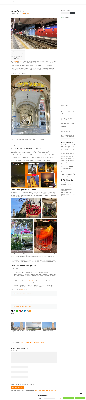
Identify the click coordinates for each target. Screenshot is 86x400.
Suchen (72, 13)
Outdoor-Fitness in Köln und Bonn (68, 182)
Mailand (16, 61)
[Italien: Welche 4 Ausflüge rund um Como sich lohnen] (18, 326)
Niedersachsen (69, 156)
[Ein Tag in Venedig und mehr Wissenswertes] (49, 326)
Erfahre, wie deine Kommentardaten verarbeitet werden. (45, 390)
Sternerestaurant (64, 166)
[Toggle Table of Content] (22, 52)
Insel (68, 149)
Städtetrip (27, 342)
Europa (20, 340)
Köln (44, 2)
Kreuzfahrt (72, 149)
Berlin (66, 146)
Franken (73, 147)
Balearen (73, 144)
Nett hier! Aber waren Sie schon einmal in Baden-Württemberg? (67, 155)
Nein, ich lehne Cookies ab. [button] (80, 398)
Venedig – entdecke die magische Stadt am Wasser (21, 306)
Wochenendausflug (34, 342)
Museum (66, 153)
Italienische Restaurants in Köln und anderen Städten (24, 298)
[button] (12, 311)
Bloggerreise (71, 146)
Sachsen (68, 162)
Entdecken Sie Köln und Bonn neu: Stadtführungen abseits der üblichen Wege (68, 189)
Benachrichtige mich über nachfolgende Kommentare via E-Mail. (26, 381)
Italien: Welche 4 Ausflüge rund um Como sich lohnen (24, 301)
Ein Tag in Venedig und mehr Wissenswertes (47, 331)
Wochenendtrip (63, 176)
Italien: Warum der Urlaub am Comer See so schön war (22, 293)
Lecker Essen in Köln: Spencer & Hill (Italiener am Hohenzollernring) (27, 299)
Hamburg (62, 149)
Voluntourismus (68, 170)
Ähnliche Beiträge (16, 58)
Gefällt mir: (15, 57)
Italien (22, 342)
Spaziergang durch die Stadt (17, 54)
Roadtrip (65, 162)
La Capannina (31, 280)
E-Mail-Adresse (14, 369)
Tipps (59, 2)
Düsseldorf (70, 147)
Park (62, 160)
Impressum (64, 2)
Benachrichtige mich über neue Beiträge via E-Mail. (23, 384)
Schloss (71, 162)
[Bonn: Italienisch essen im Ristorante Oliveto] (33, 326)
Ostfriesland (73, 158)
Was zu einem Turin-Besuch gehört (18, 53)
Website (12, 374)
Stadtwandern (65, 164)
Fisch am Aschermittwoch (66, 192)
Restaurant (66, 160)
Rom (17, 64)
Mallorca (69, 151)
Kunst (62, 151)
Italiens (51, 61)
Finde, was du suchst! (65, 10)
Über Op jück (72, 2)
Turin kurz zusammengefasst (17, 56)
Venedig (21, 289)
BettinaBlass (30, 13)
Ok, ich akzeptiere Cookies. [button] (68, 398)
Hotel (66, 149)
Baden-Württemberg (68, 144)
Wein (67, 171)
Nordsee (63, 158)
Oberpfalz (69, 158)
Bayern (63, 146)
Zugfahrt (42, 342)
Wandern (63, 172)
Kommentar (14, 350)
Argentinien (63, 144)
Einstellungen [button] (59, 398)
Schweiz (73, 162)
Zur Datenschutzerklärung (49, 398)
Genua (21, 61)
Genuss (54, 2)
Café (66, 147)
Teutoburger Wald (65, 168)
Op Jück (13, 2)
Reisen (48, 2)
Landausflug (65, 151)
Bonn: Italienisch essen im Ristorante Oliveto (31, 331)
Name (12, 365)
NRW (66, 158)
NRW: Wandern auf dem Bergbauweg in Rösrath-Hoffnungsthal (68, 118)
